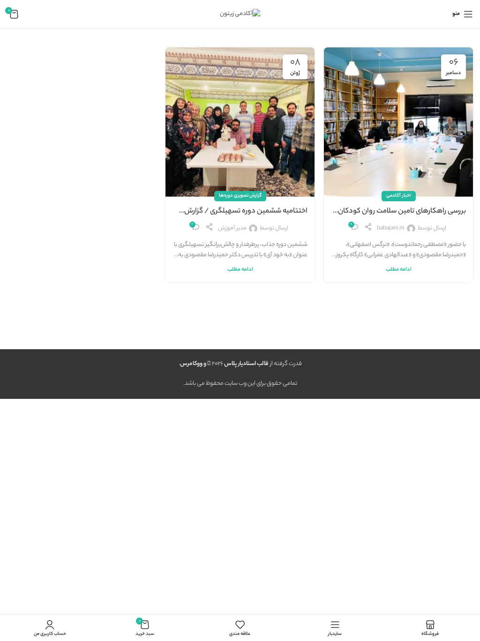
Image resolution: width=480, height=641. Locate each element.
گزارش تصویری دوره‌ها (240, 196)
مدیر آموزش (232, 228)
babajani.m (391, 228)
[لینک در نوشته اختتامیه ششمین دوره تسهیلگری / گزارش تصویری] (240, 122)
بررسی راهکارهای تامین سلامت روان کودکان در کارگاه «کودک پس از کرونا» (402, 211)
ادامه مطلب (399, 270)
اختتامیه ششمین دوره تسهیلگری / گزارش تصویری (246, 211)
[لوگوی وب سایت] (240, 14)
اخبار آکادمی (398, 196)
